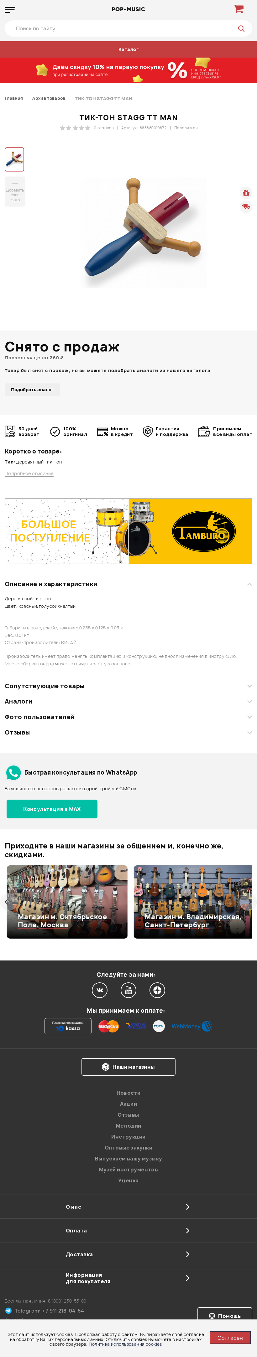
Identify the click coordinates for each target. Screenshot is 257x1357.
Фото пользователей (40, 717)
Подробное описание (29, 473)
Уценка (128, 1180)
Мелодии (128, 1125)
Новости (129, 1092)
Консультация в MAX (52, 809)
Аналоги (18, 701)
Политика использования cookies (125, 1344)
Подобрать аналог (32, 389)
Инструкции (128, 1136)
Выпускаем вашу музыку (128, 1158)
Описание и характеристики (51, 584)
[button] (8, 901)
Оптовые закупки (128, 1147)
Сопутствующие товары (44, 686)
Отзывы (17, 732)
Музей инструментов (128, 1169)
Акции (128, 1103)
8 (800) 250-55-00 (67, 1301)
